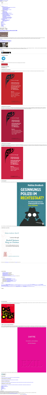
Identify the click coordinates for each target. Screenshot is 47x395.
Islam (37, 285)
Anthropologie (4, 284)
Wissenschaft (30, 286)
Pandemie (6, 286)
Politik (10, 286)
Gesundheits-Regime (24, 285)
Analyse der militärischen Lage (7, 281)
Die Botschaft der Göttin (5, 273)
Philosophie (8, 286)
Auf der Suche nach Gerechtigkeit (6, 274)
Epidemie (39, 284)
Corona (28, 284)
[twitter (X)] (1, 0)
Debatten (33, 284)
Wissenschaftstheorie (33, 286)
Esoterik (42, 284)
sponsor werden (2, 387)
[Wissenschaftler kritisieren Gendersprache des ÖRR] (4, 36)
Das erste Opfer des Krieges (10, 280)
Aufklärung (12, 284)
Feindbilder (9, 285)
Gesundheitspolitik (29, 285)
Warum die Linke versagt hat (8, 279)
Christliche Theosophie (22, 284)
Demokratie (36, 284)
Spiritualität (24, 286)
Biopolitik (16, 284)
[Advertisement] (20, 295)
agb (1, 389)
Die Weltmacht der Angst (5, 275)
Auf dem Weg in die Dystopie (6, 272)
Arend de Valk (4, 278)
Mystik (45, 285)
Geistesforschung (12, 285)
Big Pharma (14, 284)
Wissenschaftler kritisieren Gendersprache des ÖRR (8, 30)
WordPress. (26, 394)
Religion (12, 286)
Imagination (36, 285)
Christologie (25, 284)
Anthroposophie (8, 284)
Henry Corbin (34, 285)
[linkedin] (5, 0)
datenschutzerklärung (3, 388)
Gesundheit (21, 285)
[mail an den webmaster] (7, 0)
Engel (37, 284)
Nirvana (23, 394)
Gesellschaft (18, 285)
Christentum (19, 284)
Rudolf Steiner (18, 286)
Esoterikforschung (4, 285)
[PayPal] (3, 0)
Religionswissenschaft (14, 286)
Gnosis (31, 285)
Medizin (41, 285)
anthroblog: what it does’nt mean (4, 386)
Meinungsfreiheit (43, 285)
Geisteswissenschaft (15, 285)
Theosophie (28, 286)
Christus (27, 284)
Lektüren (39, 285)
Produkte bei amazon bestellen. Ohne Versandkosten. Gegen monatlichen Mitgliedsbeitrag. (10, 377)
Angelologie (2, 284)
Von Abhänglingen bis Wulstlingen (5, 40)
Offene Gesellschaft (3, 286)
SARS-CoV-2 (21, 286)
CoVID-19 (30, 284)
